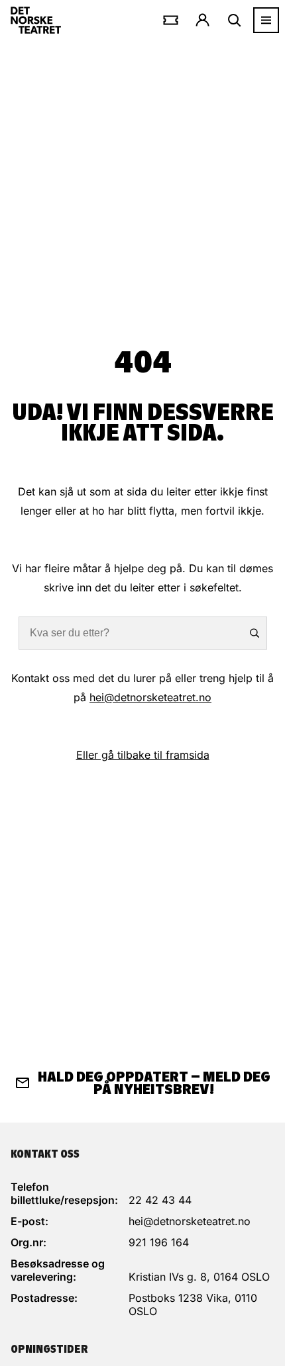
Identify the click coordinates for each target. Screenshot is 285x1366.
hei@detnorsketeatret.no (150, 697)
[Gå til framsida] (36, 20)
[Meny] (266, 20)
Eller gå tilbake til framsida (142, 754)
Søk (248, 633)
